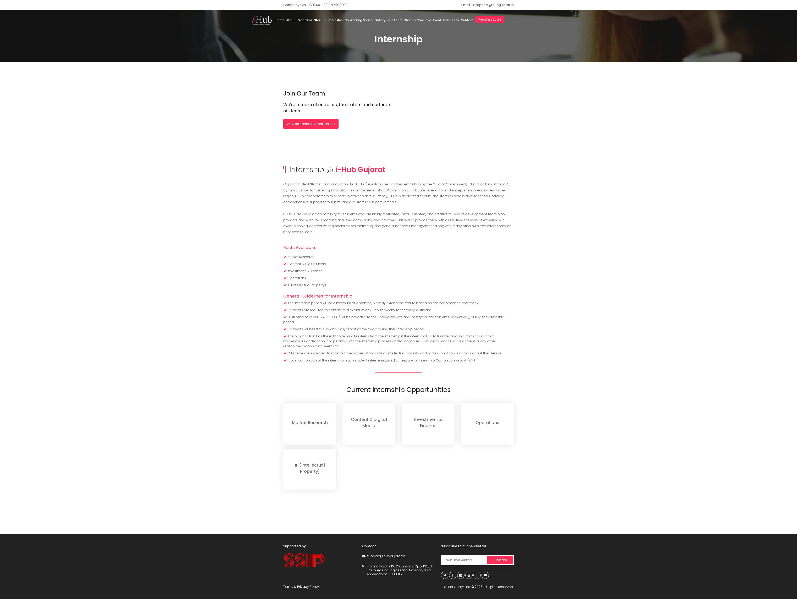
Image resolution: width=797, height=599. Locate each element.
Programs (304, 20)
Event (437, 20)
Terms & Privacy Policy (301, 586)
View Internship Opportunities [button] (311, 123)
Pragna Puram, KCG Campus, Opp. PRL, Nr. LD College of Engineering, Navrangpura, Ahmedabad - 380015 (400, 570)
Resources (451, 20)
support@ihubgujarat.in (386, 556)
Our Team (394, 20)
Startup (320, 20)
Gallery (379, 20)
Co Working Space (359, 20)
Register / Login (490, 19)
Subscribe (500, 560)
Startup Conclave (417, 20)
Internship (335, 20)
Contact (467, 20)
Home (279, 20)
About (291, 20)
